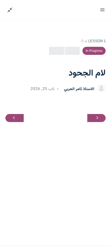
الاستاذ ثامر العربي (78, 89)
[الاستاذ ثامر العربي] (101, 89)
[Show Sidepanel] (11, 10)
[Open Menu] (102, 10)
